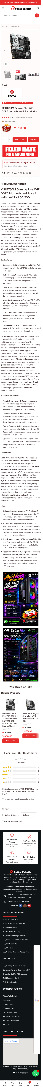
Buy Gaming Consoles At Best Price (16, 952)
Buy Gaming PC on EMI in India (14, 966)
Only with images (12, 815)
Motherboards (16, 26)
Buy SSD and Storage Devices (14, 936)
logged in (17, 799)
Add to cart (19, 139)
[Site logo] (20, 8)
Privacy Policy (8, 1004)
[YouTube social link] (29, 905)
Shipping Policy (8, 1008)
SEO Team (7, 1024)
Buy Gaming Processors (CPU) (14, 923)
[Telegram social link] (30, 173)
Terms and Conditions (11, 1020)
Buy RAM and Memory (11, 931)
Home (4, 26)
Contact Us (7, 1000)
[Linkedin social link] (24, 173)
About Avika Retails (10, 996)
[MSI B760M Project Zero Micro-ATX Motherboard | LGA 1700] (30, 704)
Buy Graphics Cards (10, 919)
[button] (4, 49)
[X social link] (21, 173)
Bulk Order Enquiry (10, 982)
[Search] (37, 15)
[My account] (38, 8)
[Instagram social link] (25, 905)
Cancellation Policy (10, 1012)
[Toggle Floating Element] (35, 1073)
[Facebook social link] (18, 173)
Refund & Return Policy (11, 1016)
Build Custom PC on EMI (12, 978)
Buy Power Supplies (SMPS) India (15, 940)
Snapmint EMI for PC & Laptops (15, 974)
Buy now (33, 139)
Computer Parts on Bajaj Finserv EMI (16, 970)
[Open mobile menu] (3, 8)
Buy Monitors (8, 948)
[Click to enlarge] (6, 64)
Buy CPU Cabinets (10, 944)
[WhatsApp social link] (27, 173)
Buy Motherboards (10, 927)
